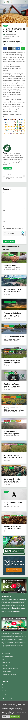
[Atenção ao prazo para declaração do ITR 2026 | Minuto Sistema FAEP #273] (14, 446)
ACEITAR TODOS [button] (15, 716)
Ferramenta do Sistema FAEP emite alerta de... (12, 314)
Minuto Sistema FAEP (8, 444)
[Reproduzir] (3, 593)
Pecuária (6, 325)
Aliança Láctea (5, 684)
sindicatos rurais (5, 607)
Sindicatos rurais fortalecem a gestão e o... (13, 267)
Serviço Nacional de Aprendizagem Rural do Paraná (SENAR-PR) (12, 604)
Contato (4, 659)
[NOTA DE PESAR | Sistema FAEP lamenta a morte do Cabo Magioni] (14, 494)
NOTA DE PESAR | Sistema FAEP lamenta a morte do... (14, 504)
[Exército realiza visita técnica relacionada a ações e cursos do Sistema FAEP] (14, 470)
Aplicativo (4, 665)
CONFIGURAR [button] (6, 716)
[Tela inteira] (24, 593)
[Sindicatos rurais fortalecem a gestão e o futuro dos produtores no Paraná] (14, 257)
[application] (14, 586)
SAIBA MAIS (10, 713)
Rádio (15, 444)
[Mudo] (21, 593)
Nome (4, 210)
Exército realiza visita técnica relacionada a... (12, 480)
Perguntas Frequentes (7, 656)
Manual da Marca (6, 662)
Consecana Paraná (6, 688)
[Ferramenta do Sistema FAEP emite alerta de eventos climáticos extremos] (14, 304)
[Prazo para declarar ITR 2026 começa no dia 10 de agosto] (14, 399)
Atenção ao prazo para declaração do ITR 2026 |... (13, 456)
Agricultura (7, 349)
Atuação (6, 254)
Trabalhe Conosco (6, 671)
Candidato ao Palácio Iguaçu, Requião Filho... (12, 385)
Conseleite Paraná (6, 691)
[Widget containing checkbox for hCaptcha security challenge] (14, 233)
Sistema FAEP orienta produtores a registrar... (12, 361)
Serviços (5, 25)
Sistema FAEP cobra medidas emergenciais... (12, 432)
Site (4, 221)
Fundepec (4, 694)
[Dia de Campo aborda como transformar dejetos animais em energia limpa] (14, 328)
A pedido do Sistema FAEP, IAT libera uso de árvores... (13, 290)
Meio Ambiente (12, 278)
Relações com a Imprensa (10, 34)
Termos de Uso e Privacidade (9, 674)
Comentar (17, 36)
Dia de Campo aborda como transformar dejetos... (14, 338)
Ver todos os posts (7, 168)
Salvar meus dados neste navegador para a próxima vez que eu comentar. (13, 229)
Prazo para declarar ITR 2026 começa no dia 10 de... (14, 409)
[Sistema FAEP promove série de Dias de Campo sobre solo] (14, 518)
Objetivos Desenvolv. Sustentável (10, 668)
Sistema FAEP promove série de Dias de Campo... (13, 527)
